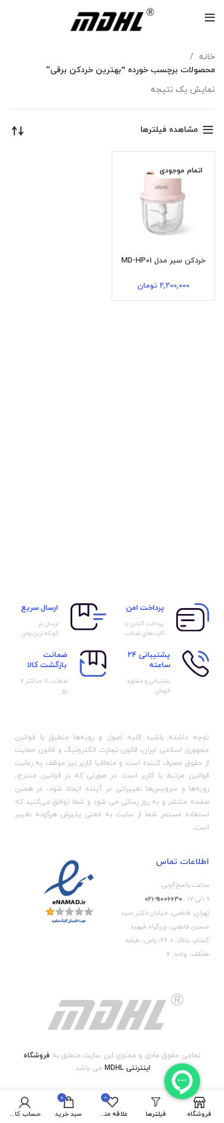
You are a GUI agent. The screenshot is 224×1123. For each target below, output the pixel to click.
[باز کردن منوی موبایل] (210, 18)
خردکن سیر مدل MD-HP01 (163, 260)
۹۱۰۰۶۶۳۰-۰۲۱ (163, 899)
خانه (206, 57)
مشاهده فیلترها (169, 129)
